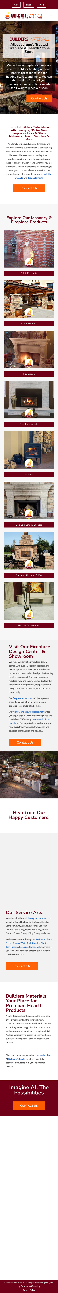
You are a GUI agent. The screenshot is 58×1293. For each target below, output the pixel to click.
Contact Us (39, 98)
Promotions (11, 1215)
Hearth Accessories (29, 625)
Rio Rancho (41, 939)
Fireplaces (29, 373)
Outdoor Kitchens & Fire (29, 575)
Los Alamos (14, 943)
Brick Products (29, 273)
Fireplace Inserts (29, 424)
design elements (35, 178)
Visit (41, 4)
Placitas (44, 943)
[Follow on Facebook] (6, 1267)
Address (15, 1170)
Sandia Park (34, 947)
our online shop (44, 1055)
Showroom (11, 1219)
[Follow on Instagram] (13, 1267)
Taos (8, 947)
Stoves (29, 474)
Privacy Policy (29, 1290)
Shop (28, 4)
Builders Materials (16, 1059)
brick (45, 174)
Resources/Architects (16, 1211)
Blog (8, 1227)
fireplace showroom (22, 698)
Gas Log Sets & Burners (29, 524)
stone (39, 174)
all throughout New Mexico (37, 918)
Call (16, 4)
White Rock (26, 943)
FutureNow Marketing (30, 1286)
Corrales (36, 943)
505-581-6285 (20, 1246)
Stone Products (29, 323)
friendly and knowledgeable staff (28, 711)
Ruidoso (14, 947)
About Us (10, 1223)
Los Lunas (23, 947)
